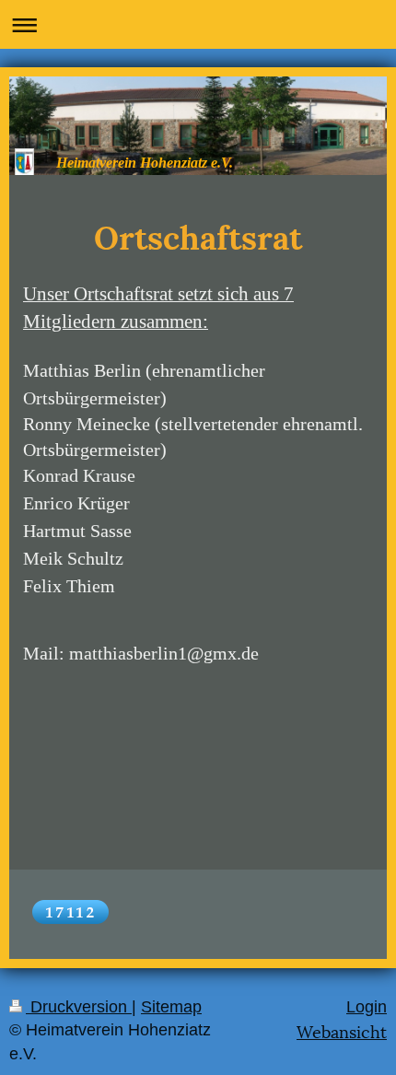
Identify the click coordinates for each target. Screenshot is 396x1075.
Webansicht (342, 1030)
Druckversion (79, 1007)
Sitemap (171, 1007)
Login (366, 1007)
